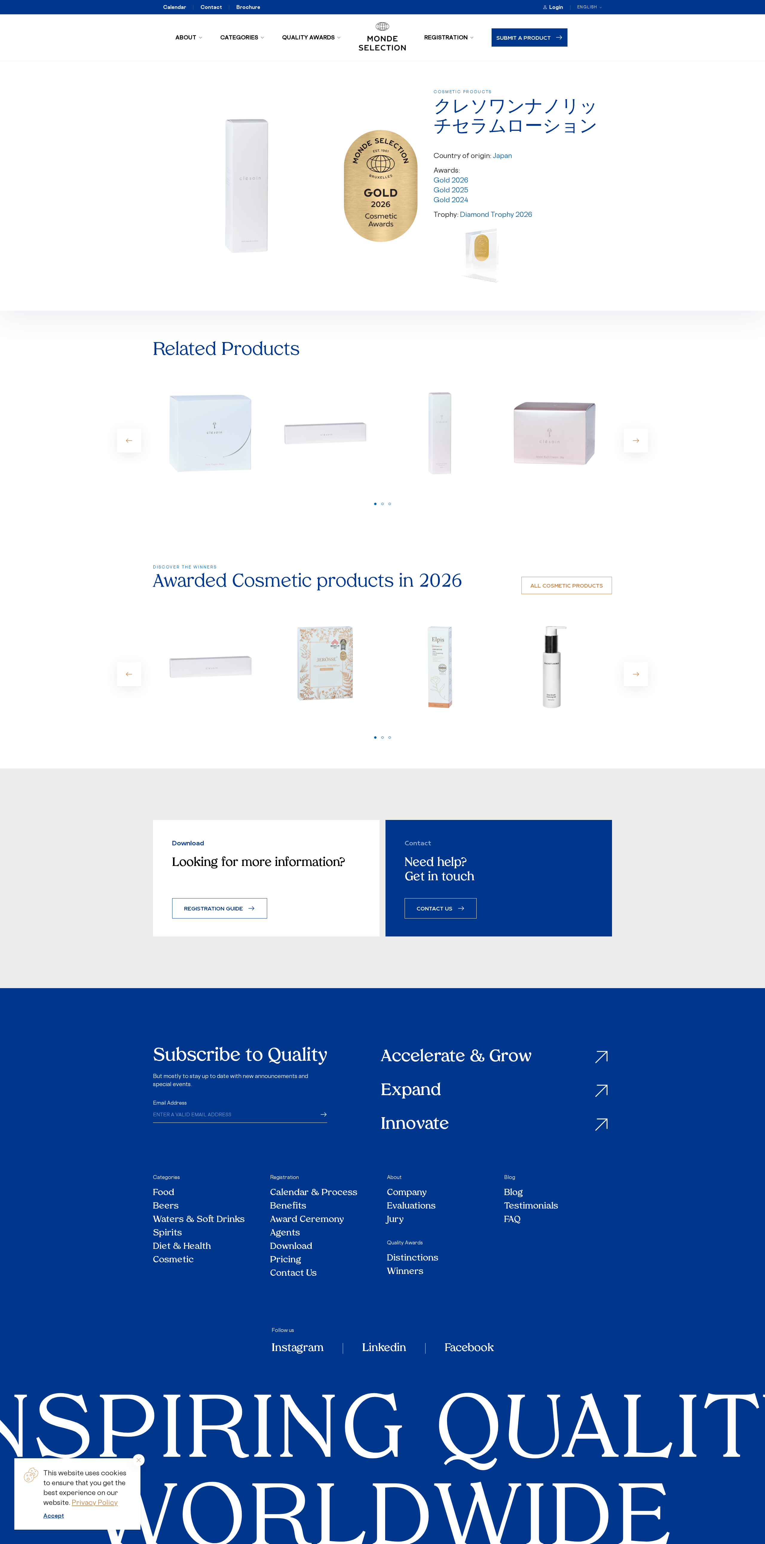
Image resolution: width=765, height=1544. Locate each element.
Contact (211, 7)
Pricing (285, 1260)
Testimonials (531, 1206)
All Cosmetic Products (566, 585)
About (185, 37)
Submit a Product (523, 37)
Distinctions (412, 1258)
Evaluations (411, 1206)
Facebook (469, 1348)
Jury (395, 1219)
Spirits (167, 1233)
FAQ (512, 1219)
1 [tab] (375, 504)
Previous (129, 441)
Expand (411, 1091)
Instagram (298, 1348)
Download (291, 1246)
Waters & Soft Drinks (199, 1219)
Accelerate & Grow (456, 1057)
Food (163, 1193)
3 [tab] (389, 504)
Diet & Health (182, 1246)
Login (556, 7)
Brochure (248, 7)
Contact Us (293, 1273)
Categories (239, 37)
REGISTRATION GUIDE (213, 908)
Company (407, 1193)
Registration (446, 37)
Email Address (170, 1103)
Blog (509, 1177)
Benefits (288, 1206)
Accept (53, 1515)
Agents (285, 1233)
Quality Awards (308, 37)
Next (636, 441)
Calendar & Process (313, 1193)
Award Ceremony (307, 1219)
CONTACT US (434, 908)
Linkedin (384, 1348)
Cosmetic (173, 1260)
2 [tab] (382, 504)
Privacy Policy (95, 1502)
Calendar (174, 7)
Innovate (415, 1125)
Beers (166, 1206)
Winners (405, 1271)
